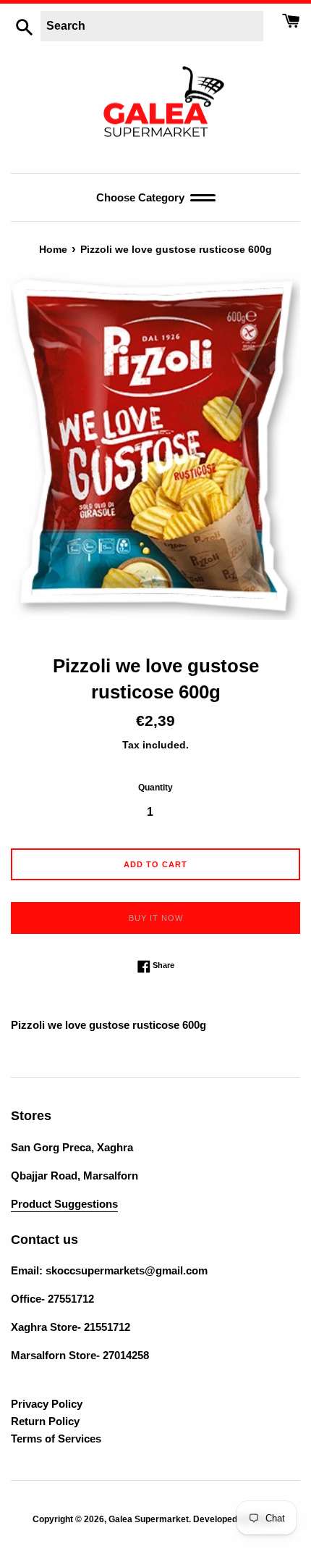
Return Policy (45, 1421)
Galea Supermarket (148, 1519)
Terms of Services (56, 1438)
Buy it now (156, 918)
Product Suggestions (64, 1204)
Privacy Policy (46, 1404)
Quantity (155, 787)
